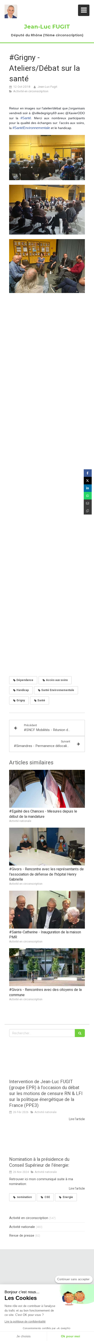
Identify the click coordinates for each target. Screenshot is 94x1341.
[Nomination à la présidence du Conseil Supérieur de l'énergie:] (47, 1139)
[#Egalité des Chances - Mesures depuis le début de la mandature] (47, 789)
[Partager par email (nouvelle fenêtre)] (88, 503)
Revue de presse (21, 1235)
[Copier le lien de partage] (88, 511)
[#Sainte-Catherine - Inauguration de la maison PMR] (47, 910)
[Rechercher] (80, 1033)
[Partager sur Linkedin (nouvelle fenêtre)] (88, 488)
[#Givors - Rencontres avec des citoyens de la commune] (47, 967)
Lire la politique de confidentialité (25, 1321)
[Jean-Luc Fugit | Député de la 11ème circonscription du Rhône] (11, 11)
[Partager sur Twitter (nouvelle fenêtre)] (88, 480)
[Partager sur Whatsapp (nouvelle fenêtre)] (88, 495)
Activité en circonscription (28, 1218)
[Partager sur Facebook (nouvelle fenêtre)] (88, 473)
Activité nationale (22, 1227)
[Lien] (47, 1274)
